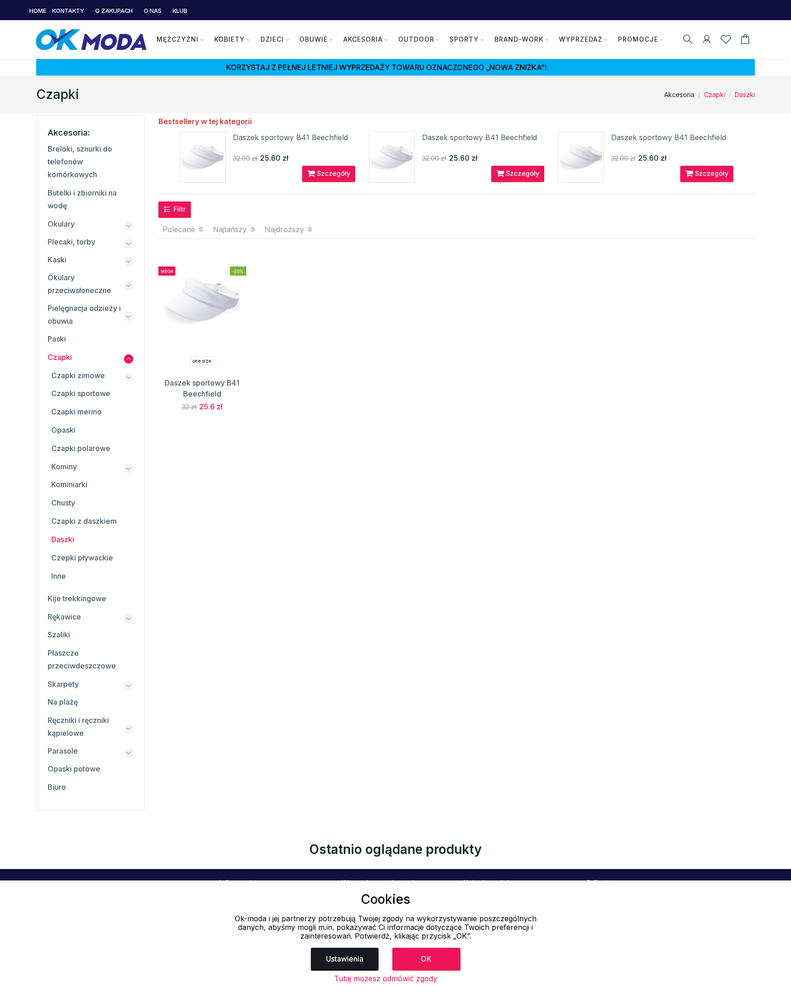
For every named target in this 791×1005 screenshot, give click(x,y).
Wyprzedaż (580, 39)
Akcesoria (363, 39)
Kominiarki (69, 484)
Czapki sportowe (80, 393)
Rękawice (64, 616)
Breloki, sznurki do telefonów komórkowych (80, 161)
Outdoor (416, 39)
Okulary (61, 223)
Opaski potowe (74, 768)
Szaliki (59, 634)
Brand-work (518, 39)
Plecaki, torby (71, 241)
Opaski (63, 430)
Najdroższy (285, 229)
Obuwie (313, 39)
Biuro (57, 787)
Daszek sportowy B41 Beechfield (290, 137)
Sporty (464, 39)
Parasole (63, 750)
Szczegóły (332, 173)
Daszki (745, 94)
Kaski (57, 259)
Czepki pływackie (82, 557)
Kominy (64, 466)
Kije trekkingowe (77, 598)
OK (426, 958)
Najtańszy (231, 229)
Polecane (180, 229)
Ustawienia (344, 958)
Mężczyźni (178, 39)
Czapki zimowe (78, 375)
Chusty (63, 502)
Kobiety (229, 39)
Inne (58, 576)
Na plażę (63, 701)
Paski (57, 338)
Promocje (638, 39)
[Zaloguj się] (707, 40)
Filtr (179, 209)
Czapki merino (76, 411)
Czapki (714, 94)
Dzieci (272, 39)
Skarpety (63, 684)
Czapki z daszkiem (84, 521)
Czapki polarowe (80, 448)
